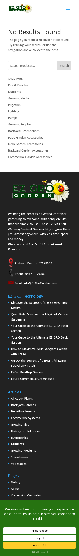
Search (64, 66)
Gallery (15, 482)
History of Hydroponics (27, 431)
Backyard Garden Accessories (28, 150)
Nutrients (14, 92)
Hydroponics (19, 438)
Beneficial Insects (23, 411)
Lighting (13, 111)
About (15, 489)
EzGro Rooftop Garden (27, 372)
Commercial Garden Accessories (30, 157)
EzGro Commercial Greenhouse (32, 379)
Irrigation (14, 105)
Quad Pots (15, 79)
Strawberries (19, 457)
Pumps (12, 118)
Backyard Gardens (23, 405)
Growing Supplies (20, 124)
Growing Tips (20, 424)
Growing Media (18, 98)
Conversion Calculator (26, 495)
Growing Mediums (23, 451)
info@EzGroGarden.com (40, 283)
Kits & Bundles (18, 85)
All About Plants (22, 398)
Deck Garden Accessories (25, 144)
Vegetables (19, 464)
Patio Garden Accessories (25, 137)
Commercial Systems (25, 418)
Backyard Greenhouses (24, 131)
